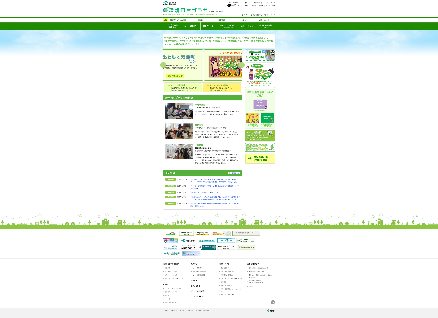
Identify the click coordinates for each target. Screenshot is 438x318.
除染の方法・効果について (257, 271)
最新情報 (194, 264)
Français (260, 5)
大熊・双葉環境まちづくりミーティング (232, 290)
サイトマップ (271, 3)
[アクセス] (243, 20)
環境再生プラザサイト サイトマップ (264, 15)
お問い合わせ (195, 286)
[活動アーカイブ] (247, 26)
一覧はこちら (235, 173)
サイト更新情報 (197, 268)
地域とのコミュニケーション (174, 278)
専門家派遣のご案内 (171, 271)
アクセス (194, 281)
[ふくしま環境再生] (191, 26)
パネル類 (167, 299)
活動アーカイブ (224, 264)
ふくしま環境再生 (197, 296)
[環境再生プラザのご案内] (179, 20)
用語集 (251, 286)
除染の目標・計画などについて (258, 268)
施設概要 (167, 268)
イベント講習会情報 (199, 275)
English (253, 5)
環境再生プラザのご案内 (171, 264)
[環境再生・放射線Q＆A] (265, 26)
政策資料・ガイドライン (172, 292)
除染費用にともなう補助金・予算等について (256, 282)
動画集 (167, 295)
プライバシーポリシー (187, 310)
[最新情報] (221, 20)
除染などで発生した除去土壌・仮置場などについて (260, 276)
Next (241, 65)
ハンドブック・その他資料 (173, 288)
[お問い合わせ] (264, 20)
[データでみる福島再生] (172, 26)
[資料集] (200, 20)
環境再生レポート (226, 268)
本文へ (247, 3)
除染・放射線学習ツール (172, 302)
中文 (273, 5)
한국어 (268, 5)
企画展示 (223, 282)
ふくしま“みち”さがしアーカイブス (231, 278)
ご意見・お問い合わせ (203, 310)
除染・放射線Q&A (253, 264)
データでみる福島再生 (199, 271)
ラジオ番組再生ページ (227, 271)
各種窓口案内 (258, 3)
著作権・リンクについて (171, 310)
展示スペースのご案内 (172, 275)
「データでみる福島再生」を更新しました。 (205, 192)
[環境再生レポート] (209, 26)
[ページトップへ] (273, 302)
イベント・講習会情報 (227, 295)
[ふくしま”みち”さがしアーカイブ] (228, 26)
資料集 (165, 284)
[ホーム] (165, 20)
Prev (163, 65)
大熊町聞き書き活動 (227, 275)
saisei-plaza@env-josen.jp (208, 15)
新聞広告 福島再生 (226, 285)
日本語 (246, 5)
